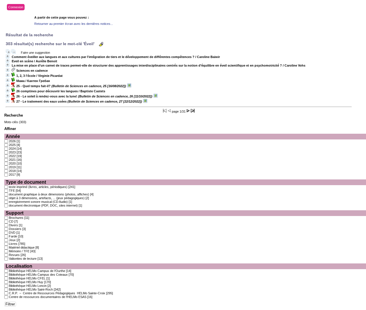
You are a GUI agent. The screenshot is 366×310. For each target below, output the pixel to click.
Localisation (19, 266)
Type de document (26, 182)
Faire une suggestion (35, 52)
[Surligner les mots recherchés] (101, 44)
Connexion (15, 7)
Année (13, 136)
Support (14, 213)
